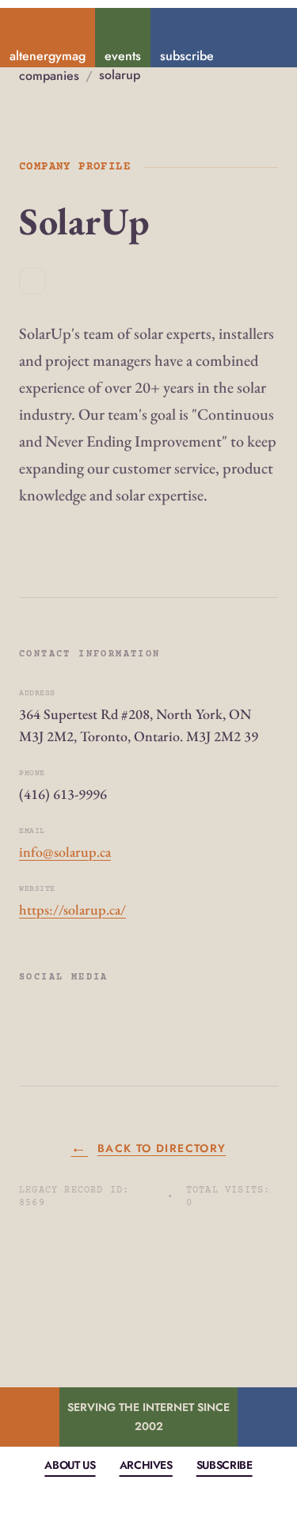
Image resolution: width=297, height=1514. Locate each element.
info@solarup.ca (65, 852)
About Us (69, 1465)
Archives (146, 1465)
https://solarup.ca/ (72, 909)
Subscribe (224, 1465)
